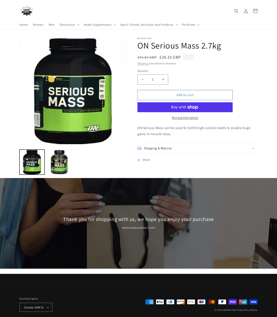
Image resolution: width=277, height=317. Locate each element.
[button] (69, 24)
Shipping (142, 63)
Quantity (142, 71)
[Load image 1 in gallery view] (32, 162)
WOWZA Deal (229, 310)
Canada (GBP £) (34, 307)
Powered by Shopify (247, 310)
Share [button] (146, 160)
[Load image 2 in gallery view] (59, 162)
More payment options (185, 117)
